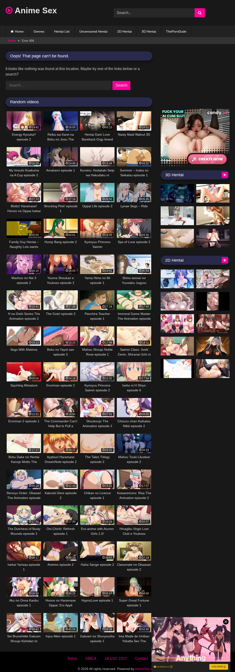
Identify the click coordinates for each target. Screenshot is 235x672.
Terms (72, 659)
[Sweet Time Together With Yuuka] (177, 278)
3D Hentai (149, 31)
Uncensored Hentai (93, 31)
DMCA (90, 659)
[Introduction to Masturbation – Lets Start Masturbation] (177, 323)
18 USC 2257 (116, 659)
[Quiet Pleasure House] (212, 278)
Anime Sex (35, 10)
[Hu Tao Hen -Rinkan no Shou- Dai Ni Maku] (212, 323)
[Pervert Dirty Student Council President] (212, 368)
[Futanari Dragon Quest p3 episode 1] (177, 368)
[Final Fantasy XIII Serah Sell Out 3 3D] (212, 215)
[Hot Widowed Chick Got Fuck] (177, 238)
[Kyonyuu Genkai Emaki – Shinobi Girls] (212, 193)
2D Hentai (124, 31)
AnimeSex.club (146, 669)
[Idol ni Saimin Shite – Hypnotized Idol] (177, 301)
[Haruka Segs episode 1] (177, 346)
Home (19, 31)
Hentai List (62, 31)
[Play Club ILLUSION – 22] (212, 238)
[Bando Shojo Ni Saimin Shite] (212, 301)
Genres (39, 31)
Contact (141, 659)
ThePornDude (176, 31)
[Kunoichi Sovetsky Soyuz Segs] (212, 346)
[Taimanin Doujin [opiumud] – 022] (177, 193)
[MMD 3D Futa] (177, 215)
